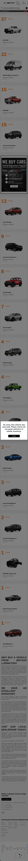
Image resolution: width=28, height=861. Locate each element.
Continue (14, 436)
